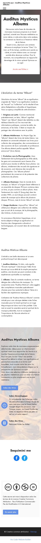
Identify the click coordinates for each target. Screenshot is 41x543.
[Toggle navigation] (4, 8)
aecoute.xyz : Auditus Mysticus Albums (16, 4)
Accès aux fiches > (20, 69)
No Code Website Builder (20, 539)
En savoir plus (10, 512)
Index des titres (9, 387)
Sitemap (33, 531)
